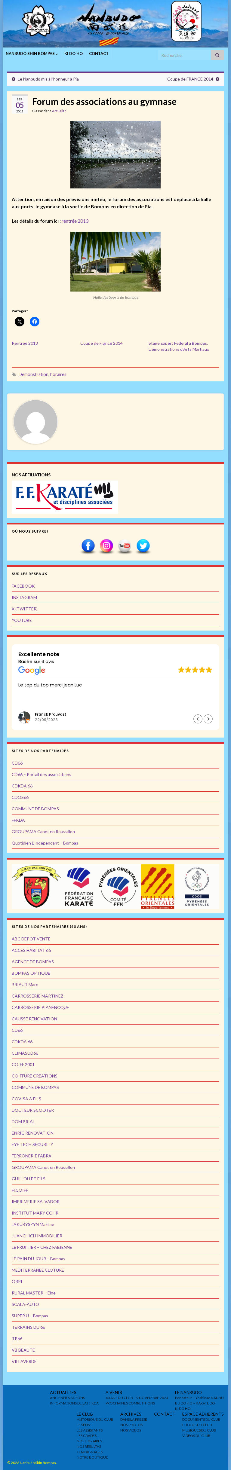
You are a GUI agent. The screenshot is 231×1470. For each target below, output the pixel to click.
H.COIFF (20, 1190)
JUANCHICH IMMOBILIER (37, 1235)
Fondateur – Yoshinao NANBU (199, 1397)
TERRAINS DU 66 (28, 1327)
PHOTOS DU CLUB (197, 1425)
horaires (58, 374)
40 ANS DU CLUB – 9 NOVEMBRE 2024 (137, 1397)
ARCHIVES (130, 1414)
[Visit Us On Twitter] (143, 546)
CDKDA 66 (22, 785)
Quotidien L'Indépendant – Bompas (45, 842)
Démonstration (33, 374)
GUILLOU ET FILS (28, 1178)
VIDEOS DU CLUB (196, 1435)
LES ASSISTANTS (90, 1430)
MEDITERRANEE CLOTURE (38, 1270)
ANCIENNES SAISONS (67, 1397)
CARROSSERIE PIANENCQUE (40, 1007)
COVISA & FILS (26, 1098)
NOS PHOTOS (131, 1425)
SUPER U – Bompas (30, 1315)
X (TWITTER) (25, 608)
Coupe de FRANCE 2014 (190, 78)
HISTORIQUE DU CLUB (95, 1419)
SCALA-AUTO (25, 1304)
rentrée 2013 (75, 221)
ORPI (17, 1281)
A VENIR (114, 1392)
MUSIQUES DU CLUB (199, 1430)
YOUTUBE (22, 620)
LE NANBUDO (188, 1392)
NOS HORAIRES (89, 1441)
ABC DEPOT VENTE (31, 938)
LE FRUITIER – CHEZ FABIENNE (42, 1247)
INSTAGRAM (24, 597)
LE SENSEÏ (85, 1425)
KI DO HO (73, 53)
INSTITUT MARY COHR (35, 1212)
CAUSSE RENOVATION (34, 1018)
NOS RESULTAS (89, 1446)
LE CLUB (85, 1414)
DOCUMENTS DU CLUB (201, 1419)
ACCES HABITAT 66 (31, 950)
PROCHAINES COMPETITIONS (130, 1403)
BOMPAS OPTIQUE (31, 973)
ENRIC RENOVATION (33, 1132)
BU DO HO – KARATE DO (195, 1403)
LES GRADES (87, 1435)
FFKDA (18, 820)
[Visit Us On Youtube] (125, 546)
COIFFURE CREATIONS (34, 1075)
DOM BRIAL (23, 1121)
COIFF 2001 (23, 1064)
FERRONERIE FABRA (31, 1155)
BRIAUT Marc (25, 984)
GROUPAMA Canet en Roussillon (43, 831)
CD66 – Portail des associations (41, 774)
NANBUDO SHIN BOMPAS (31, 53)
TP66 (17, 1338)
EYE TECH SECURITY (32, 1144)
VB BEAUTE (23, 1349)
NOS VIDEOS (130, 1430)
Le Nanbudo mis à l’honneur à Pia (48, 78)
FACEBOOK (23, 585)
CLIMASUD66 (25, 1053)
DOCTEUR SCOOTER (33, 1110)
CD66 (17, 763)
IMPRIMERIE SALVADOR (36, 1201)
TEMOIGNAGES (90, 1452)
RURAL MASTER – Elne (34, 1292)
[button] (208, 718)
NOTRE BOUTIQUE (92, 1457)
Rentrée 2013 (25, 343)
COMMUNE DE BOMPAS (35, 808)
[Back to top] (217, 1456)
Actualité (59, 110)
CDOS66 (20, 797)
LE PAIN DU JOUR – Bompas (38, 1258)
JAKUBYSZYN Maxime (33, 1224)
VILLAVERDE (24, 1361)
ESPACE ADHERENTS (203, 1414)
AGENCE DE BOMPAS (33, 961)
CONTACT (99, 53)
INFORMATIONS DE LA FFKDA (74, 1403)
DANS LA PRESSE (133, 1419)
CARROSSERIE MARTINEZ (37, 995)
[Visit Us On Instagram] (106, 546)
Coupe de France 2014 (101, 343)
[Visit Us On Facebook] (88, 546)
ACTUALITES (63, 1392)
